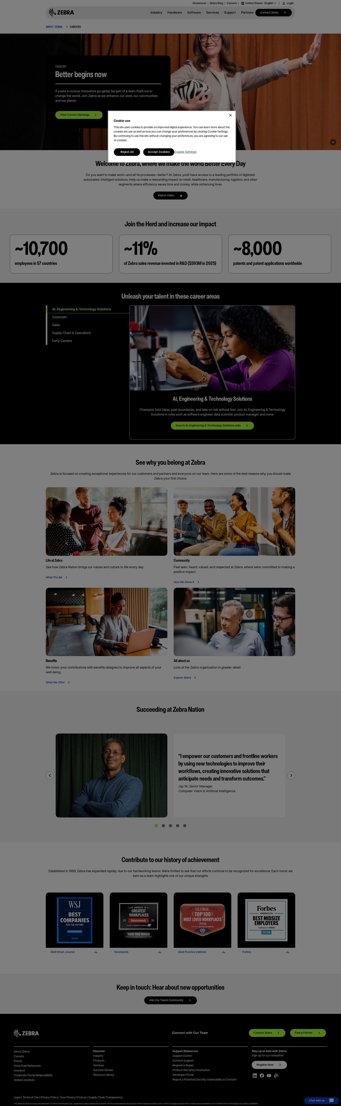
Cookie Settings (185, 152)
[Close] (230, 115)
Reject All (127, 152)
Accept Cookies (159, 152)
